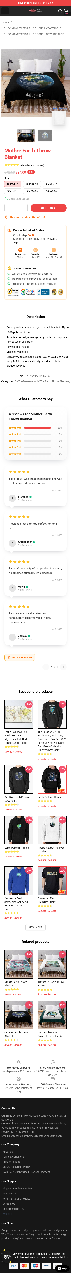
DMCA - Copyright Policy (16, 1166)
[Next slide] (64, 82)
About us (8, 1151)
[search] (60, 11)
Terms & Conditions (13, 1156)
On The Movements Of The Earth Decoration (29, 28)
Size (6, 178)
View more (36, 927)
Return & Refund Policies (16, 1198)
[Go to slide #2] (45, 135)
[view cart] (66, 11)
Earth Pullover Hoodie (50, 797)
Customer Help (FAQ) (14, 1208)
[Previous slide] (7, 82)
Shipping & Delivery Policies (18, 1188)
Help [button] (64, 1268)
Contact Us (9, 1203)
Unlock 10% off (7, 1257)
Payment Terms (11, 1193)
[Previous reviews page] (45, 667)
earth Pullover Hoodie (16, 847)
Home (5, 22)
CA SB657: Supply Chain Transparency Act (26, 1171)
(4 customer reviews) (32, 165)
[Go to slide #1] (26, 135)
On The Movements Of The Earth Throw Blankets (32, 34)
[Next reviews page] (63, 667)
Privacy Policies (11, 1161)
